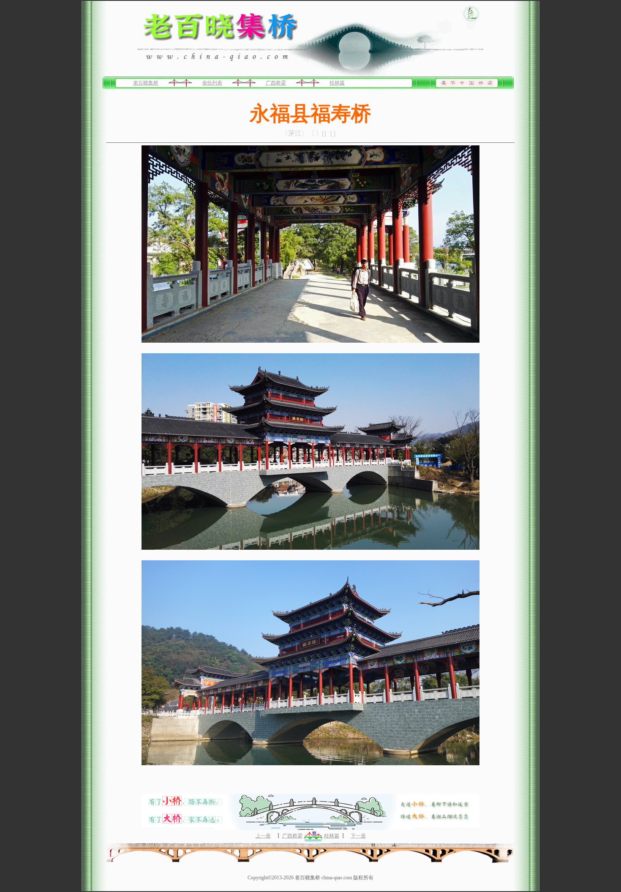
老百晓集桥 (145, 83)
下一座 (358, 836)
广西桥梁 (276, 83)
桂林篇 (337, 83)
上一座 (263, 836)
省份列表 (212, 83)
